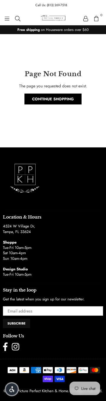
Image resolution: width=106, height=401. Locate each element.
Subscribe (16, 323)
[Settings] (85, 18)
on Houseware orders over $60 (53, 29)
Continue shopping (53, 99)
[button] (12, 389)
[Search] (17, 18)
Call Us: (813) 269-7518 (51, 5)
